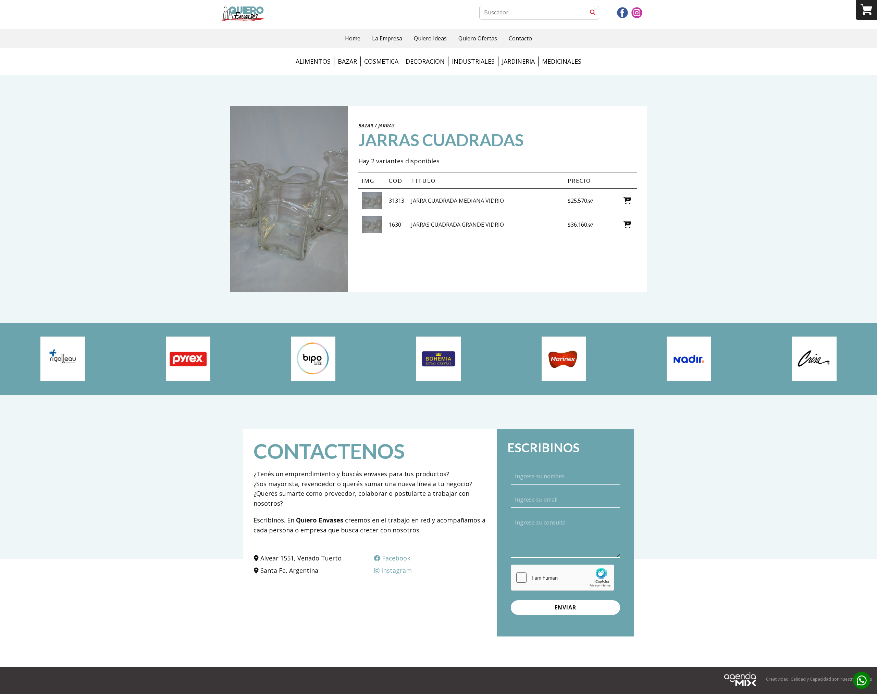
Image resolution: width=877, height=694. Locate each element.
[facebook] (622, 12)
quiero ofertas (477, 38)
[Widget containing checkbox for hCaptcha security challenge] (562, 578)
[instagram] (636, 12)
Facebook (395, 558)
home (352, 38)
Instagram (396, 570)
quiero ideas (430, 38)
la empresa (387, 38)
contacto (520, 38)
